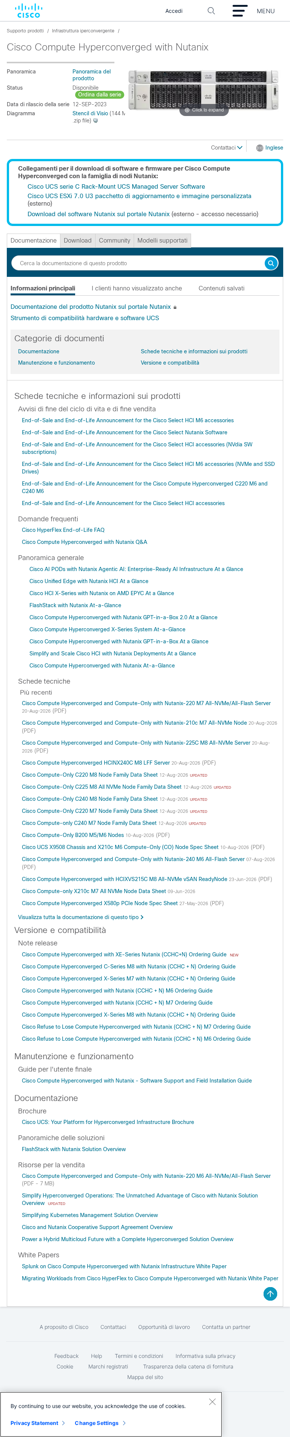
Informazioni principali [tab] (43, 288)
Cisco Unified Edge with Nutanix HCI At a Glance (88, 581)
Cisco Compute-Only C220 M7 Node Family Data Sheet (90, 811)
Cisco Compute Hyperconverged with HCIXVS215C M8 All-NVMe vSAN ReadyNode (125, 879)
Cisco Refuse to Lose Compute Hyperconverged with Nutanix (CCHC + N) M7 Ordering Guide (136, 1027)
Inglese (274, 148)
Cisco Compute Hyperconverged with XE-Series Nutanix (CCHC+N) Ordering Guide (125, 954)
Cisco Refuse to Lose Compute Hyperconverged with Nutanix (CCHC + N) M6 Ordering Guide (136, 1039)
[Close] (212, 1401)
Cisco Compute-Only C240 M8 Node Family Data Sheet (90, 799)
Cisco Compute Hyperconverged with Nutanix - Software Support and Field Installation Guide (137, 1081)
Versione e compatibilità (170, 363)
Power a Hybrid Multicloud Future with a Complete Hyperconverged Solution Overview (127, 1239)
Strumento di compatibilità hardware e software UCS (85, 318)
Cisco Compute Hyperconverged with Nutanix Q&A (84, 542)
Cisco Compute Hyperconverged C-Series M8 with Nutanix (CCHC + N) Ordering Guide (129, 967)
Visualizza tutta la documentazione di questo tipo (78, 917)
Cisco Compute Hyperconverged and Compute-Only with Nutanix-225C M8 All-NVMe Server (137, 743)
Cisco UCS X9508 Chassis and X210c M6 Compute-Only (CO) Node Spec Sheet (121, 847)
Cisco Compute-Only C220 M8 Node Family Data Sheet (90, 775)
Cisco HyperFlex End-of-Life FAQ (63, 530)
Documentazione (38, 351)
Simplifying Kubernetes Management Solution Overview (90, 1215)
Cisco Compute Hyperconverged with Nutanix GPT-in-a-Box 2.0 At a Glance (123, 617)
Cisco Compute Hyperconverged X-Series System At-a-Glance (107, 629)
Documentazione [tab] (34, 240)
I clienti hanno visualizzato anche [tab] (137, 288)
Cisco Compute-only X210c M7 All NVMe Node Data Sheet (95, 891)
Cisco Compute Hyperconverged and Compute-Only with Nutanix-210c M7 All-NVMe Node (135, 723)
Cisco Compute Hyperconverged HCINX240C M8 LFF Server (96, 763)
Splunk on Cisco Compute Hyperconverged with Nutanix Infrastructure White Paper (124, 1266)
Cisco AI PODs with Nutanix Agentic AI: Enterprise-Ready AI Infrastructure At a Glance (136, 569)
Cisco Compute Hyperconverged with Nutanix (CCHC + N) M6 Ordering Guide (117, 991)
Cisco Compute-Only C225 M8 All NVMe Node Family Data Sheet (102, 787)
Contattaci (224, 148)
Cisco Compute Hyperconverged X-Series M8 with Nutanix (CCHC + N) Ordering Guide (128, 1015)
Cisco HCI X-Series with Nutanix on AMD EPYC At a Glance (101, 593)
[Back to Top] (270, 1294)
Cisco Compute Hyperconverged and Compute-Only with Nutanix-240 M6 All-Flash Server (134, 859)
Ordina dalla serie (99, 95)
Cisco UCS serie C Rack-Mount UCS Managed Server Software (116, 186)
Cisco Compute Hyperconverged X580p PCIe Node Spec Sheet (100, 903)
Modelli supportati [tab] (162, 240)
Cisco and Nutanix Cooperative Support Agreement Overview (97, 1227)
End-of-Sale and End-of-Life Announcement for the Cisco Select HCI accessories (123, 503)
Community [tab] (114, 240)
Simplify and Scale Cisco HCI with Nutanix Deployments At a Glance (112, 654)
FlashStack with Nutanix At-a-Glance (75, 605)
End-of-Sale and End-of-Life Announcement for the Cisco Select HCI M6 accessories (128, 420)
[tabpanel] (145, 312)
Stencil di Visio (90, 113)
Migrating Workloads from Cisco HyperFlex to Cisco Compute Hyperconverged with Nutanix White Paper (150, 1278)
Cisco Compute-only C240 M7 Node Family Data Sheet (90, 823)
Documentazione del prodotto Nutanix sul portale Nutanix (91, 307)
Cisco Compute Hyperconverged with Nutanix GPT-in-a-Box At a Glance (118, 641)
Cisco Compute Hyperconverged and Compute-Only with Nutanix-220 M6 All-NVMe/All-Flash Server (146, 1176)
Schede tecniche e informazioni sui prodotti (194, 351)
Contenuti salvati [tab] (221, 288)
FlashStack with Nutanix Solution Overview (74, 1149)
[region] (111, 1414)
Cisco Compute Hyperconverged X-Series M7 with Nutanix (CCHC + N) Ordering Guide (128, 979)
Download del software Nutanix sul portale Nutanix (99, 214)
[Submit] (271, 264)
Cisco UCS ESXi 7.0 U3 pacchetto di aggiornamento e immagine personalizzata (139, 196)
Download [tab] (78, 240)
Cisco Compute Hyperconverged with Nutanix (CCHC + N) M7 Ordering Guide (117, 1003)
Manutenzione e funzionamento (56, 363)
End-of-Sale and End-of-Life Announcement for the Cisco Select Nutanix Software (124, 432)
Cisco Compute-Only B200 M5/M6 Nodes (73, 835)
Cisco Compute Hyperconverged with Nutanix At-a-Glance (102, 666)
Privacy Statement (34, 1423)
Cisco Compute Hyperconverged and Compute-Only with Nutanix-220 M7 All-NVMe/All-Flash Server (146, 703)
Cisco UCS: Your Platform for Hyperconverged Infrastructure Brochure (108, 1122)
